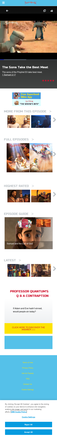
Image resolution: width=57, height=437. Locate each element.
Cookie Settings (28, 389)
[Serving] (18, 196)
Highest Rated (19, 186)
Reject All (28, 424)
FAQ (27, 378)
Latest (12, 260)
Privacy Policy (27, 368)
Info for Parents (28, 373)
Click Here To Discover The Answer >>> (28, 328)
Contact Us (27, 384)
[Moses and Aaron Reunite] (42, 196)
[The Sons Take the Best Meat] (18, 121)
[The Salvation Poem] (18, 270)
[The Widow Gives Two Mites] (42, 270)
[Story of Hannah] (42, 121)
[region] (28, 418)
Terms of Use (28, 362)
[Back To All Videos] (6, 11)
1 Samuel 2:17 (9, 74)
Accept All (28, 432)
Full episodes (19, 139)
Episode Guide (19, 214)
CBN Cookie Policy (19, 412)
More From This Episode (27, 111)
